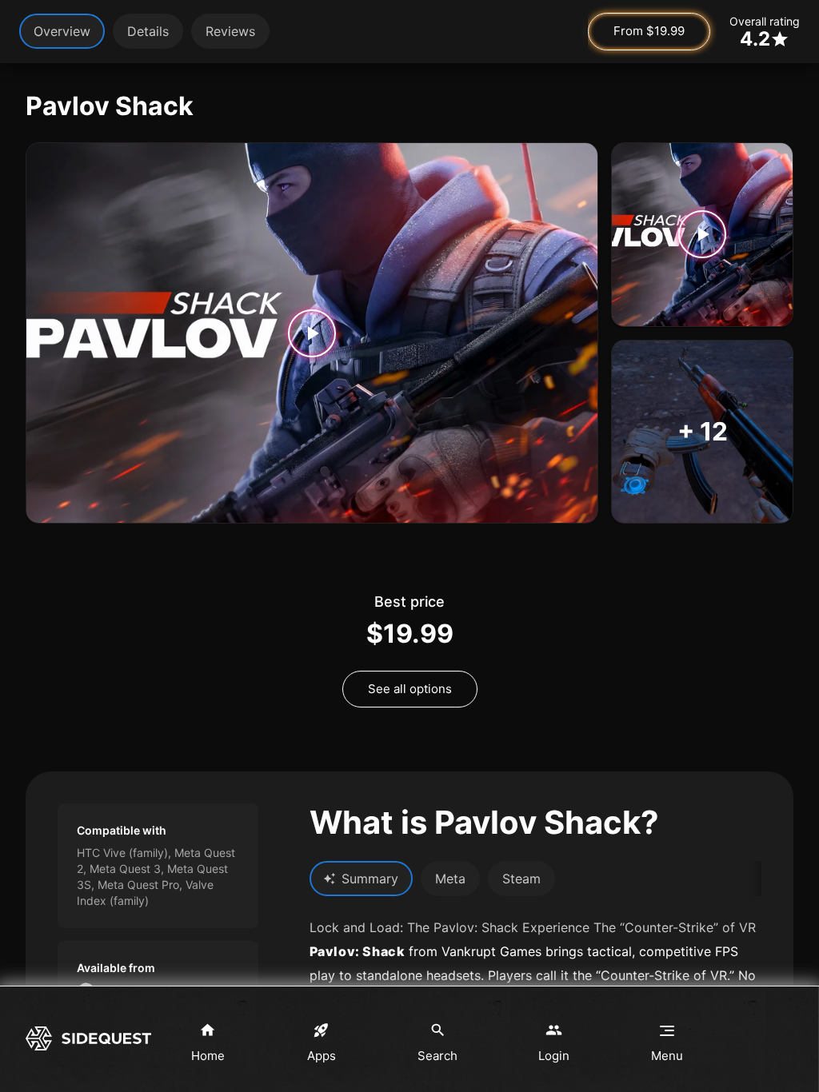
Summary (370, 879)
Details (148, 31)
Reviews (230, 31)
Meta (450, 879)
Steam (521, 879)
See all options (410, 688)
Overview (62, 31)
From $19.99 (649, 30)
